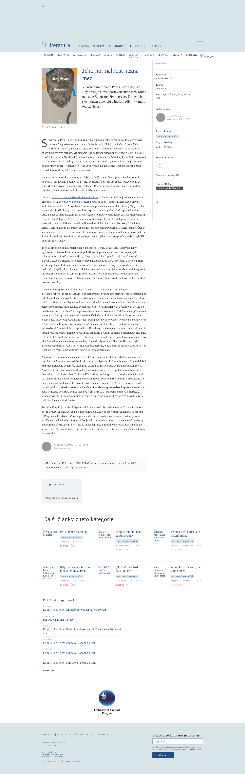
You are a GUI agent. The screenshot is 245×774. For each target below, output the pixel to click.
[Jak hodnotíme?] (176, 158)
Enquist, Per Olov (165, 78)
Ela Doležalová (122, 545)
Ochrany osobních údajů (191, 749)
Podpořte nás (76, 734)
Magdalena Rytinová (180, 545)
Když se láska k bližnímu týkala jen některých (76, 568)
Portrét (120, 55)
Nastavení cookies (51, 746)
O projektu (48, 734)
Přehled (95, 55)
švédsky (168, 142)
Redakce (61, 734)
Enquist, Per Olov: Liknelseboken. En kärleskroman (74, 609)
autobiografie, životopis (169, 188)
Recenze (49, 55)
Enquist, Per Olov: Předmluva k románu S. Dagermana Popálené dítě (82, 631)
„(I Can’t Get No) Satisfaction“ (127, 568)
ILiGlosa (177, 55)
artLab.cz (52, 761)
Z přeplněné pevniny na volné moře (186, 568)
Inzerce (91, 734)
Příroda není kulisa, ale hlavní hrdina (185, 533)
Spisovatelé (102, 46)
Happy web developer (73, 761)
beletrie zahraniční (168, 136)
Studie (108, 55)
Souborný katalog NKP (167, 175)
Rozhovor (63, 55)
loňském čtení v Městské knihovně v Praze (75, 197)
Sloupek (163, 55)
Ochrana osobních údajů (54, 743)
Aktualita (79, 55)
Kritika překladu (135, 56)
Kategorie (157, 46)
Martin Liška (65, 581)
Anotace (47, 659)
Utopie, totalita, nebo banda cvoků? (129, 533)
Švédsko (168, 146)
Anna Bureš (65, 542)
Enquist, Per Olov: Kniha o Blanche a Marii (69, 643)
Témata (83, 46)
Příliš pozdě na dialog (73, 531)
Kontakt (103, 734)
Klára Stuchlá (122, 581)
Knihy (119, 46)
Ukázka (149, 55)
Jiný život (161, 88)
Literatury (136, 46)
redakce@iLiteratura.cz (75, 467)
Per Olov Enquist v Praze (58, 619)
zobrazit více (48, 671)
